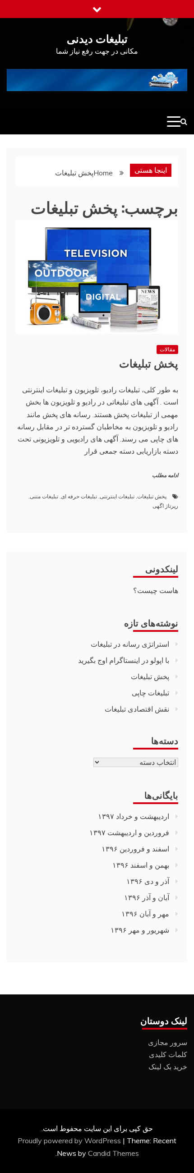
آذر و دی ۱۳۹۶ (147, 881)
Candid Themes (113, 1153)
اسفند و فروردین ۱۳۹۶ (135, 848)
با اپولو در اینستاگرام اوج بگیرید (123, 660)
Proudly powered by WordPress (70, 1140)
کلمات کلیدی (168, 1054)
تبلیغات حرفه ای (79, 496)
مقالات (167, 349)
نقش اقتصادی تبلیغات (137, 708)
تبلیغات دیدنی (97, 38)
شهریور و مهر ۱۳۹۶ (140, 929)
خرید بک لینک (167, 1066)
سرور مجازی (167, 1042)
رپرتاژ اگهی (165, 505)
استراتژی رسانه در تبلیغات (130, 644)
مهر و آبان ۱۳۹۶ (145, 913)
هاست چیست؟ (155, 590)
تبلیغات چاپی (150, 692)
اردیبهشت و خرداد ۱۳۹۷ (133, 816)
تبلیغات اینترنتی (117, 496)
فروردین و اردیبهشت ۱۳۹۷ (129, 832)
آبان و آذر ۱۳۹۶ (146, 897)
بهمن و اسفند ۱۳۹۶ (140, 864)
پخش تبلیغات (148, 362)
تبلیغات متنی (44, 496)
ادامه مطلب (165, 475)
